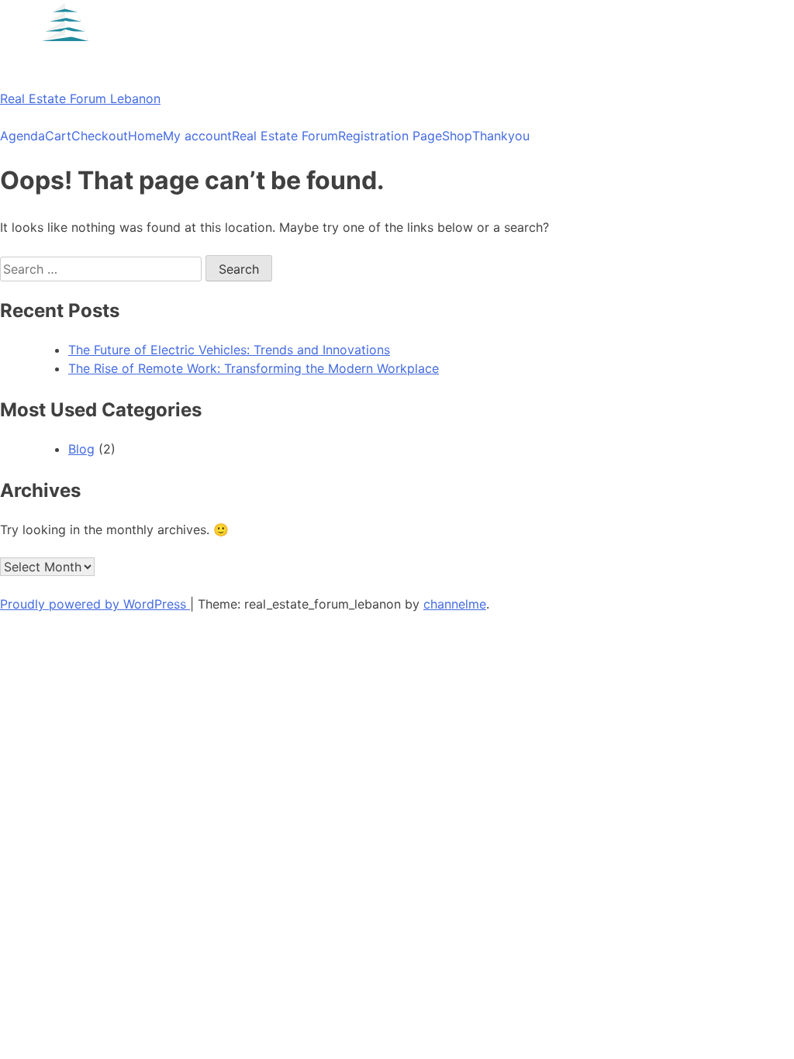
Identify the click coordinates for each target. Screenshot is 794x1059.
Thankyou (501, 135)
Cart (58, 135)
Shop (457, 135)
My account (197, 135)
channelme (454, 604)
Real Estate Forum (285, 135)
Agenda (22, 135)
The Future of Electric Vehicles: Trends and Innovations (229, 349)
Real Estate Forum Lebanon (80, 98)
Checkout (99, 135)
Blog (81, 449)
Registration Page (390, 135)
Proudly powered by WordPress (95, 604)
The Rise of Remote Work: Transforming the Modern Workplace (253, 368)
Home (145, 135)
